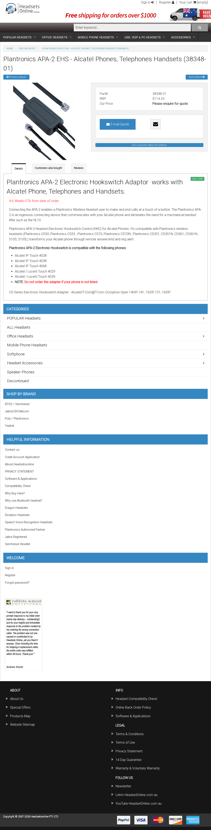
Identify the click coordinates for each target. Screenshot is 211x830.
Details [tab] (19, 168)
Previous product (17, 77)
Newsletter (123, 786)
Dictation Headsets (17, 515)
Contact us (12, 449)
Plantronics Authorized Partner (25, 529)
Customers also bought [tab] (48, 167)
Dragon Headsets (16, 508)
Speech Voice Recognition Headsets (29, 522)
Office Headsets (20, 336)
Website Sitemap (22, 725)
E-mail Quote (119, 124)
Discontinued (27, 48)
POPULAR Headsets (24, 318)
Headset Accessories (25, 363)
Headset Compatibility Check (136, 699)
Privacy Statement (129, 751)
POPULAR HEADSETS (17, 37)
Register (165, 2)
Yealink (9, 426)
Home (9, 48)
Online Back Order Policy (133, 707)
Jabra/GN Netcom (17, 411)
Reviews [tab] (78, 167)
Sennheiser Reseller (17, 544)
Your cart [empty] (193, 2)
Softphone (16, 354)
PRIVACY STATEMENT (19, 471)
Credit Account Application (22, 457)
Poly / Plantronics (17, 418)
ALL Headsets (18, 327)
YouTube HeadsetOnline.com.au (139, 803)
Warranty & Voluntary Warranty (138, 768)
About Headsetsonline (19, 464)
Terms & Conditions (130, 734)
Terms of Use (125, 742)
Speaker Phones (20, 372)
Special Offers (20, 707)
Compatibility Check (18, 486)
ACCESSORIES (181, 37)
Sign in (146, 2)
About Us (16, 699)
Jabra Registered (16, 537)
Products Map (20, 716)
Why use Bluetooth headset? (23, 500)
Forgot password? (17, 582)
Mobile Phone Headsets (27, 345)
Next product (196, 77)
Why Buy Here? (15, 493)
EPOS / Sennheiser (17, 404)
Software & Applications (21, 479)
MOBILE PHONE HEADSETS (96, 37)
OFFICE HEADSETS (54, 37)
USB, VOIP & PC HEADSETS (142, 37)
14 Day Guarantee (129, 760)
